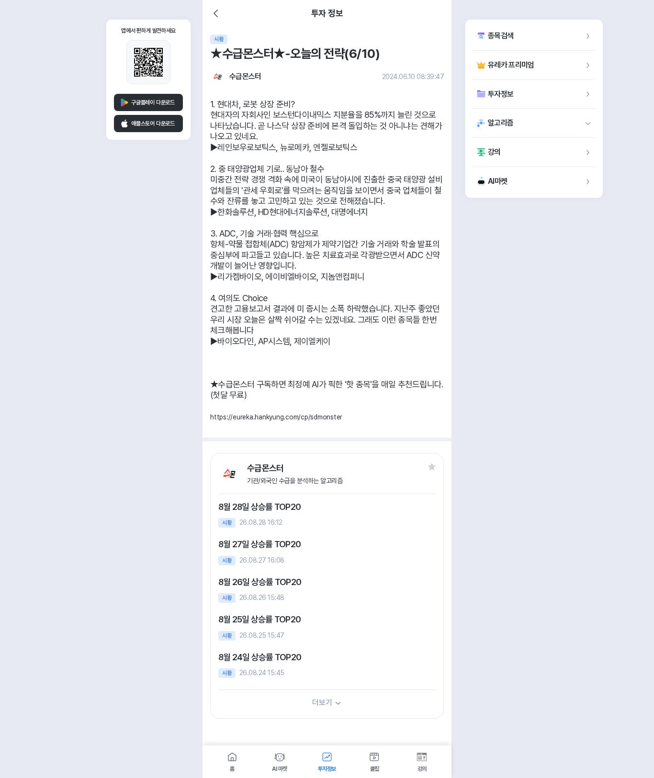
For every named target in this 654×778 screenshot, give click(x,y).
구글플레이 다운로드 (153, 102)
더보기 (322, 702)
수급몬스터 (245, 76)
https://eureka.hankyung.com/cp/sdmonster (276, 417)
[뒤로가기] (216, 13)
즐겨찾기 (432, 467)
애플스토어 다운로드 (153, 123)
